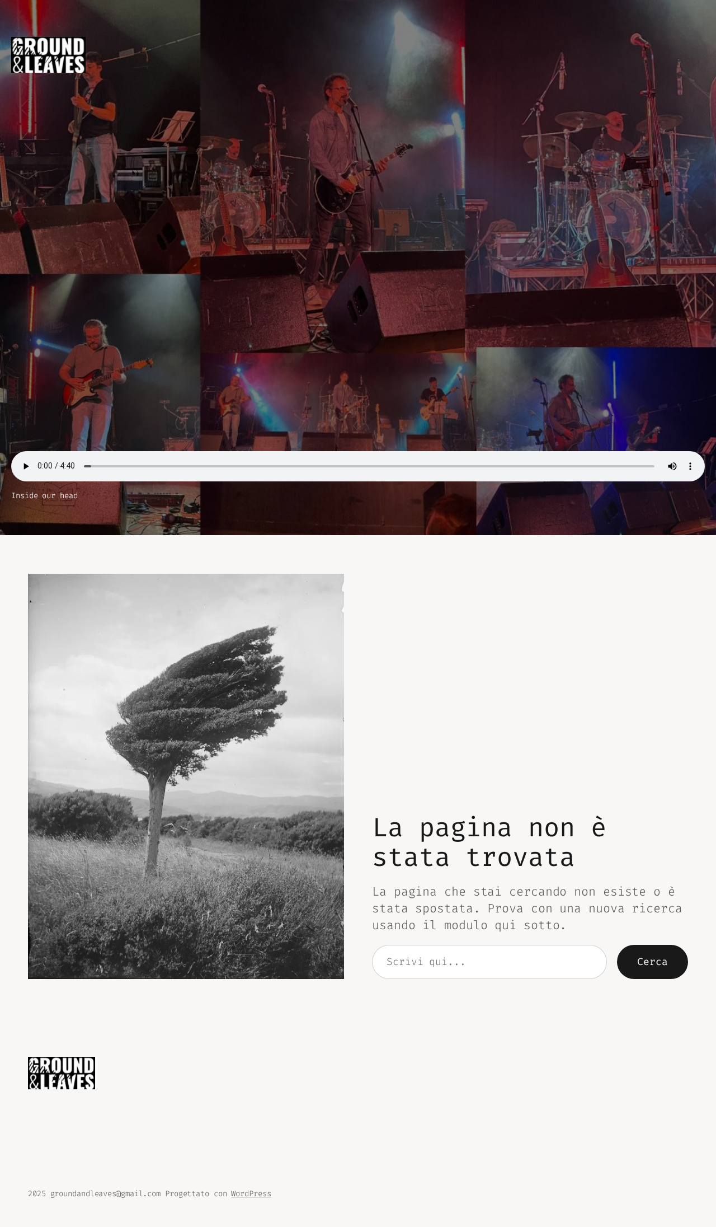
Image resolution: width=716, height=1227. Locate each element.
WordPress (251, 1193)
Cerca (652, 961)
